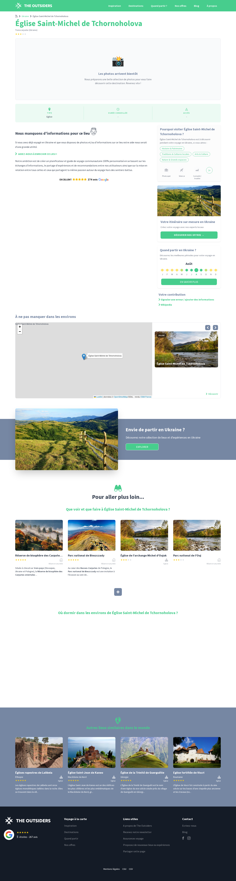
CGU (124, 869)
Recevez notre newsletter (137, 832)
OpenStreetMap (121, 396)
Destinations (136, 5)
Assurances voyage (133, 838)
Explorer (142, 446)
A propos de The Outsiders (137, 825)
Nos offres (180, 5)
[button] (84, 179)
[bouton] (207, 327)
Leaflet (99, 396)
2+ (209, 170)
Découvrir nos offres (189, 235)
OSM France (145, 396)
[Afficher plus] (118, 592)
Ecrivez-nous (189, 825)
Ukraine (25, 16)
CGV (131, 869)
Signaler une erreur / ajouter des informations (187, 299)
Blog (196, 5)
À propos (212, 5)
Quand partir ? (159, 5)
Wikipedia (166, 304)
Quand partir (71, 838)
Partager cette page (134, 851)
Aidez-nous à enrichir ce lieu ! (37, 154)
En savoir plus (189, 281)
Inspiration (114, 5)
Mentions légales (111, 869)
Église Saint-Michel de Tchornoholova (50, 16)
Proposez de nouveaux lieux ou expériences (146, 844)
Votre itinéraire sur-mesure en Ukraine (188, 222)
